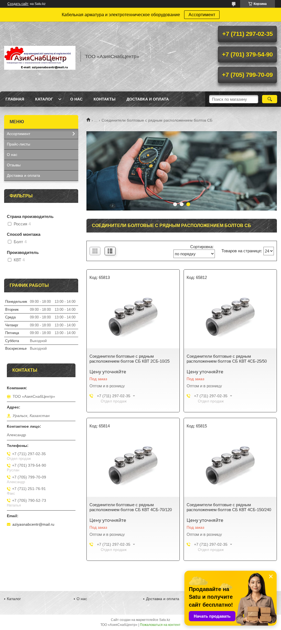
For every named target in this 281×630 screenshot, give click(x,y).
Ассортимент (202, 14)
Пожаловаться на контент (160, 625)
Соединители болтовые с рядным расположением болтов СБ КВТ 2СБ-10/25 (129, 358)
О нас (76, 99)
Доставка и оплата (148, 99)
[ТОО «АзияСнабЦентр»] (39, 56)
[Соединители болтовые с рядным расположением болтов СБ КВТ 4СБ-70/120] (133, 466)
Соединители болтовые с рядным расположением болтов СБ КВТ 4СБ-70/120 (130, 507)
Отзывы (14, 165)
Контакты (105, 99)
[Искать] (269, 99)
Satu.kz (164, 620)
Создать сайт (18, 4)
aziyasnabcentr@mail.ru (33, 524)
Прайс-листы (18, 144)
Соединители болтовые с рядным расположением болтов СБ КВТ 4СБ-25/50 (227, 358)
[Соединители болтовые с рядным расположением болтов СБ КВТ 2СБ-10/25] (133, 318)
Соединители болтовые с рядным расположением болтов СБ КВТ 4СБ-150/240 (229, 507)
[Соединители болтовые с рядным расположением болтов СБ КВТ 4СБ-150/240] (230, 466)
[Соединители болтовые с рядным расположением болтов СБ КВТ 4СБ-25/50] (230, 318)
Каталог (44, 99)
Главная (14, 99)
